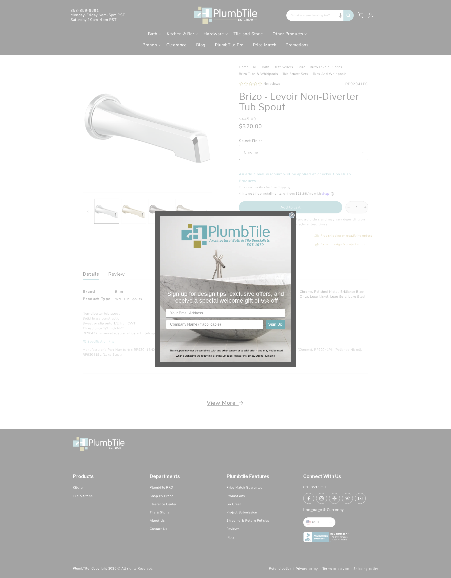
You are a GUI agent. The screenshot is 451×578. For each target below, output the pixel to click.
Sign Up (275, 324)
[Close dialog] (291, 215)
